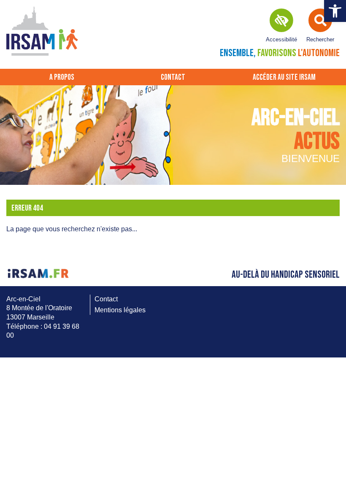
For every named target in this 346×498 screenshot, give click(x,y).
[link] (335, 11)
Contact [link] (173, 77)
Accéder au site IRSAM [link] (284, 77)
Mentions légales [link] (120, 310)
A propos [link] (61, 77)
